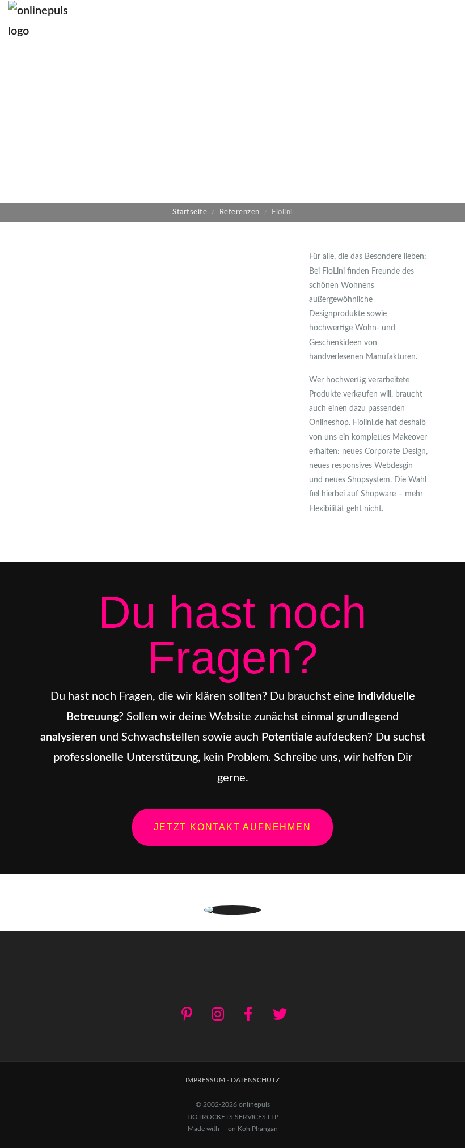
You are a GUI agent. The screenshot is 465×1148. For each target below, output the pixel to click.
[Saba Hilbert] (411, 122)
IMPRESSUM (205, 1080)
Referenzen (239, 212)
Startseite (189, 212)
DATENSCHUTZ (255, 1080)
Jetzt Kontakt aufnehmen (232, 827)
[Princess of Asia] (54, 122)
